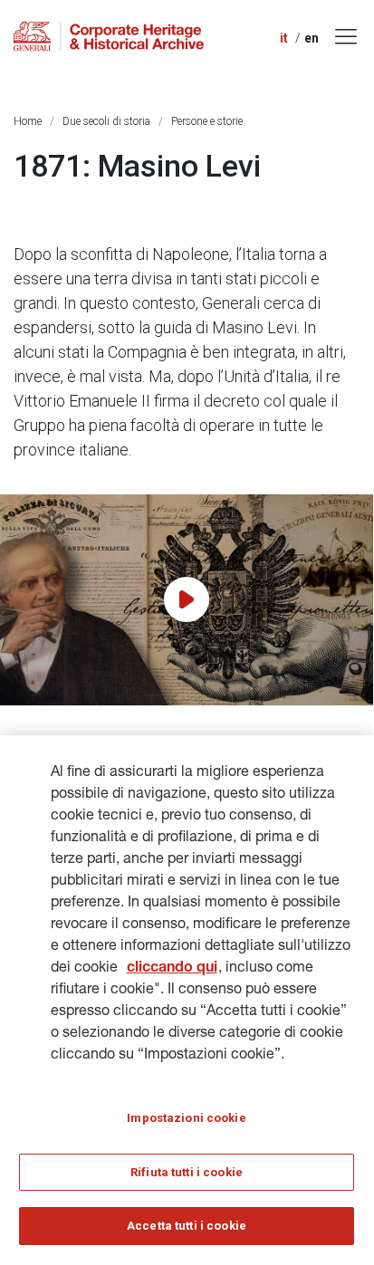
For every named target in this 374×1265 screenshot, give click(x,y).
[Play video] (186, 599)
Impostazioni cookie (186, 1118)
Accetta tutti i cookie (186, 1225)
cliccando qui (172, 969)
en (311, 38)
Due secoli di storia (106, 121)
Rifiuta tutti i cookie (186, 1172)
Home (28, 121)
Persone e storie (207, 121)
